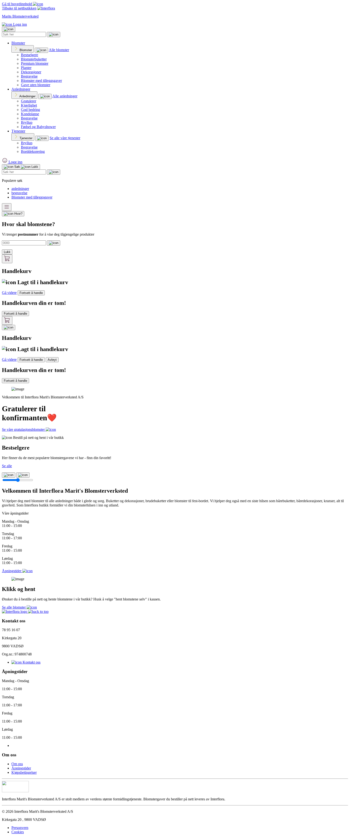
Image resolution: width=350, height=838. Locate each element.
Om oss (17, 764)
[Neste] (23, 475)
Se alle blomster (14, 607)
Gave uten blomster (35, 85)
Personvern (19, 828)
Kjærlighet (29, 105)
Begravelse (29, 76)
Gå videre (9, 293)
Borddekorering (33, 151)
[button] (38, 612)
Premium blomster (34, 63)
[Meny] (6, 207)
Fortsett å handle (31, 293)
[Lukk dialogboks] (8, 327)
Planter (26, 68)
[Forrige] (8, 475)
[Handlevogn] (7, 258)
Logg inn (19, 24)
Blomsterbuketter (34, 59)
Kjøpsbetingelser (24, 772)
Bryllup (26, 122)
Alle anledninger (64, 96)
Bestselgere (29, 55)
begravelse (19, 193)
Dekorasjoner (31, 72)
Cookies (17, 832)
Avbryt (52, 360)
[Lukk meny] (8, 29)
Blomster (18, 43)
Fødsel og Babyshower (38, 127)
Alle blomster (59, 50)
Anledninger (20, 89)
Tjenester (18, 131)
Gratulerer (28, 101)
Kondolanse (30, 114)
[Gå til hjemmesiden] (15, 612)
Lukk (7, 252)
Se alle (7, 466)
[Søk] (53, 34)
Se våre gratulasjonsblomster (24, 429)
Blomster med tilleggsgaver (41, 81)
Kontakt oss (31, 662)
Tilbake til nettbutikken (19, 8)
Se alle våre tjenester (65, 138)
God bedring (30, 110)
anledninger (20, 189)
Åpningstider (21, 768)
